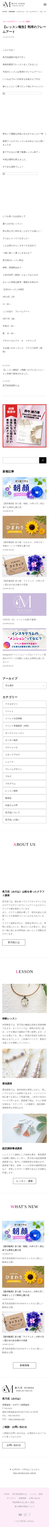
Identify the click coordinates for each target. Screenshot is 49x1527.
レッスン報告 (24, 21)
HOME (6, 1494)
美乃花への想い (12, 820)
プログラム (10, 783)
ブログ (8, 776)
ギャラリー (11, 1498)
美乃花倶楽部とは (11, 385)
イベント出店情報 (13, 718)
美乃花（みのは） (27, 1521)
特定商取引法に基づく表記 (23, 1502)
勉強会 (8, 798)
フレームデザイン (10, 21)
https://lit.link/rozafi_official (24, 1473)
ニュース (9, 762)
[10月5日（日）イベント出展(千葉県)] (24, 604)
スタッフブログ (12, 755)
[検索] (42, 460)
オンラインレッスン (14, 733)
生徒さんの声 (11, 805)
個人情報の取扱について (25, 1506)
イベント (9, 711)
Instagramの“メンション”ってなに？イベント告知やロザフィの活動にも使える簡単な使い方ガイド (24, 658)
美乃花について (12, 812)
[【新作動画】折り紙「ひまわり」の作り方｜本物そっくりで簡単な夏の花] (24, 527)
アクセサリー (11, 704)
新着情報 (24, 1365)
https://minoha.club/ (17, 1419)
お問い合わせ (14, 1445)
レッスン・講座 (24, 1181)
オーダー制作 (11, 740)
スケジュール (11, 747)
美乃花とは (14, 942)
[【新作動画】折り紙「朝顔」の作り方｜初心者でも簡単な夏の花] (24, 488)
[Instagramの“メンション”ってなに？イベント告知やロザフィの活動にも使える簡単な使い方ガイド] (24, 639)
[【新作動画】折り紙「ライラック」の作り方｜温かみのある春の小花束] (24, 566)
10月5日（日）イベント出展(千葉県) (19, 619)
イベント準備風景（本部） (17, 726)
